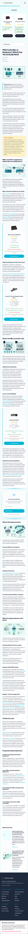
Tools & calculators (19, 910)
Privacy (16, 915)
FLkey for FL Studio (7, 474)
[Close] (26, 921)
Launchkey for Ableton (18, 474)
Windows (17, 900)
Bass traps (4, 896)
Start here (17, 908)
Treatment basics (6, 900)
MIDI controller (6, 193)
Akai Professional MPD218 (10, 214)
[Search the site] (22, 3)
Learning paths (18, 913)
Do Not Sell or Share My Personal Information (11, 931)
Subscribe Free (9, 510)
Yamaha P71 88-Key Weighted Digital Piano (14, 274)
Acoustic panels (5, 891)
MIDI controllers (5, 910)
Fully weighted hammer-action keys (11, 573)
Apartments (17, 894)
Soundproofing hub (19, 891)
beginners (7, 794)
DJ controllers (5, 908)
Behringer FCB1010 (6, 217)
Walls (16, 896)
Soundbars (4, 906)
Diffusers (4, 898)
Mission (16, 906)
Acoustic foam (5, 894)
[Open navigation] (24, 2)
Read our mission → (6, 885)
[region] (14, 927)
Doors (16, 898)
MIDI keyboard (6, 732)
